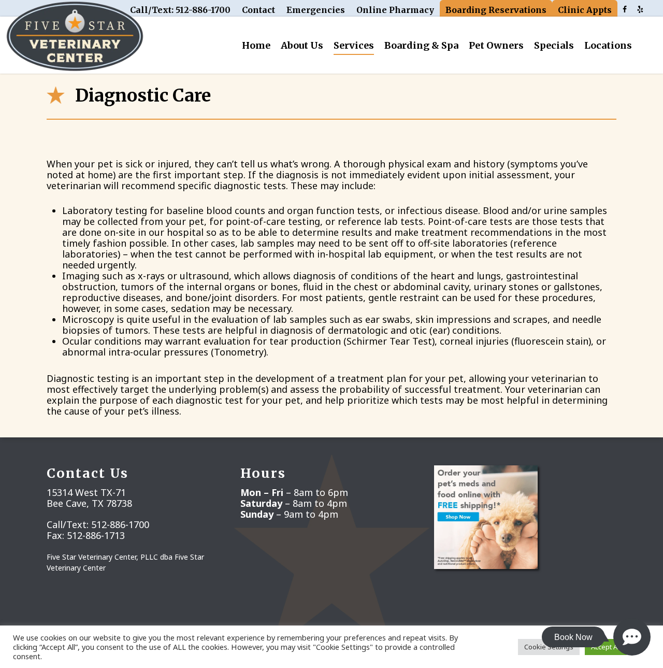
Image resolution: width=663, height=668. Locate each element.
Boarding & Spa (421, 45)
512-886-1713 (96, 535)
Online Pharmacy (395, 10)
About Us (302, 45)
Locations (608, 45)
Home (256, 45)
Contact (258, 10)
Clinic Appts (585, 10)
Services (354, 45)
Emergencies (315, 10)
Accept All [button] (606, 646)
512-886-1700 (120, 524)
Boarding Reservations (495, 10)
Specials (554, 45)
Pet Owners (496, 45)
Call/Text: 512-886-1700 (180, 10)
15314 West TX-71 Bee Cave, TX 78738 (89, 497)
